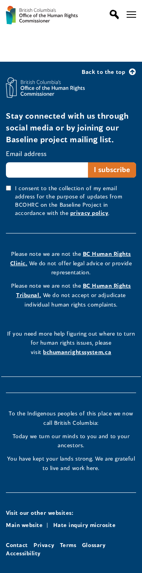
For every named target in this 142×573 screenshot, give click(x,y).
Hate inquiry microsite (84, 525)
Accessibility (23, 553)
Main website (24, 525)
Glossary (93, 545)
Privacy (44, 545)
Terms (68, 545)
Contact (17, 545)
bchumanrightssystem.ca (77, 352)
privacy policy (89, 212)
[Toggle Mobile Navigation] (131, 14)
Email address (26, 153)
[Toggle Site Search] (112, 14)
